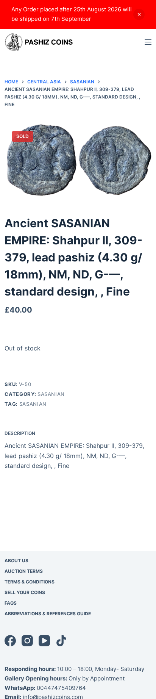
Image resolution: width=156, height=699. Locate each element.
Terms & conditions (30, 582)
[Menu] (148, 42)
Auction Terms (24, 571)
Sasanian (51, 394)
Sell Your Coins (25, 592)
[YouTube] (44, 640)
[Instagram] (27, 640)
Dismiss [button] (139, 14)
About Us (16, 560)
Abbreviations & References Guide (48, 613)
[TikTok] (61, 640)
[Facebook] (10, 640)
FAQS (11, 603)
